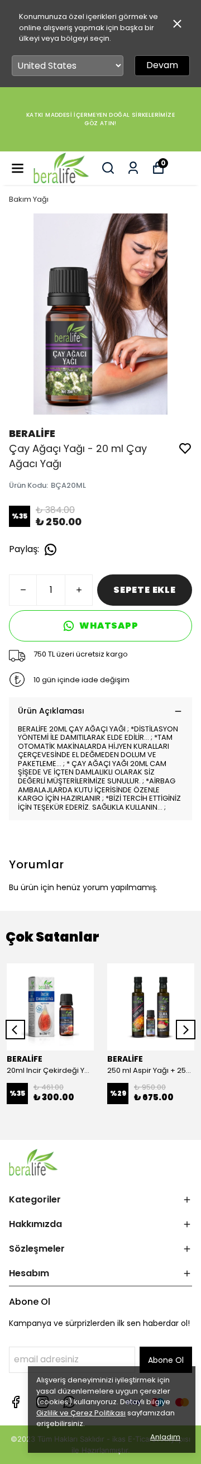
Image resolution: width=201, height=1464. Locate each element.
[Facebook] (15, 1402)
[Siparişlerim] (133, 168)
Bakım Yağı (29, 199)
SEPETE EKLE (144, 589)
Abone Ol (166, 1360)
